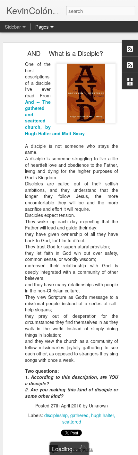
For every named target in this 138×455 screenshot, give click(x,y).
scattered (71, 421)
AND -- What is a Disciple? (65, 53)
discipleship (56, 415)
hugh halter (102, 415)
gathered (79, 415)
